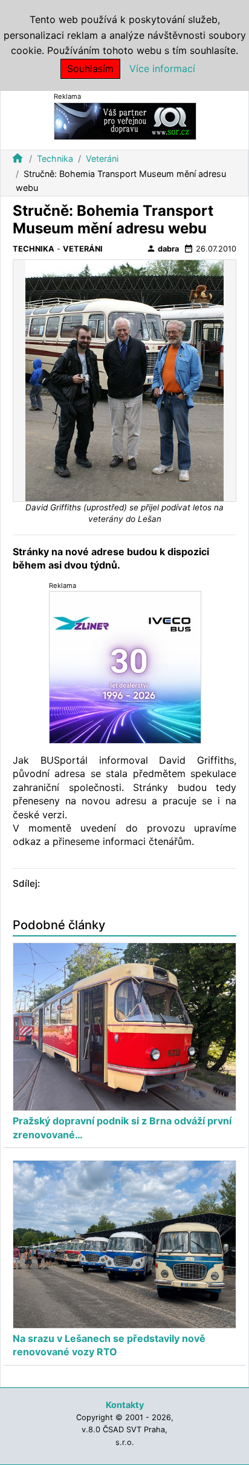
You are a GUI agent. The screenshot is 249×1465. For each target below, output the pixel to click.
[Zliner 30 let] (125, 667)
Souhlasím (90, 68)
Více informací (162, 68)
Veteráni (102, 158)
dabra (162, 248)
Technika (55, 158)
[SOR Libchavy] (125, 120)
